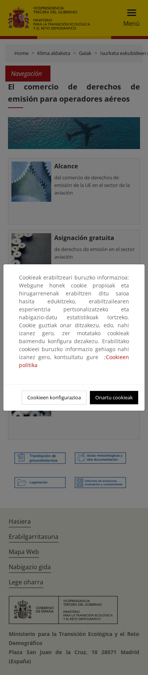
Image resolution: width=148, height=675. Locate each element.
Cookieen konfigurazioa (54, 397)
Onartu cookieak (114, 397)
